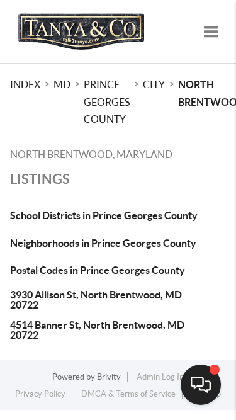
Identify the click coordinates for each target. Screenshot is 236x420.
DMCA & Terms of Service (128, 394)
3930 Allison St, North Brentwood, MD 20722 (96, 300)
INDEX (25, 84)
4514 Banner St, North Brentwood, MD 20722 (97, 330)
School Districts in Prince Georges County (104, 215)
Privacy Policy (40, 394)
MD (61, 84)
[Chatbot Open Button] (201, 385)
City (154, 84)
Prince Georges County (107, 102)
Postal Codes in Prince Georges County (97, 270)
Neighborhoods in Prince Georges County (103, 243)
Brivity (109, 377)
